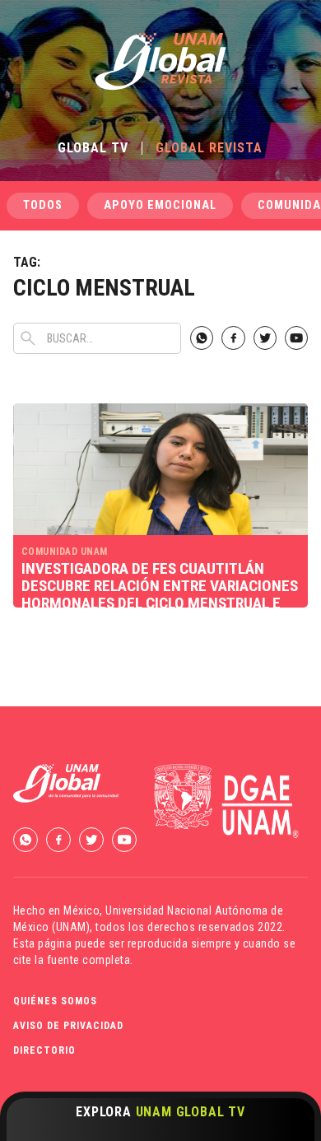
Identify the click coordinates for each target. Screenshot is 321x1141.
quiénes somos (55, 1001)
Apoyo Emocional (160, 205)
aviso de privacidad (68, 1026)
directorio (44, 1050)
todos (43, 205)
